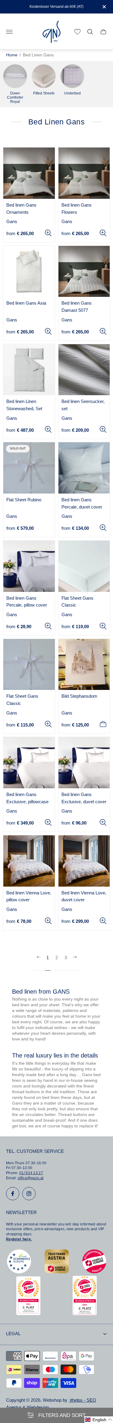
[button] (98, 1419)
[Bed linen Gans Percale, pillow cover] (29, 566)
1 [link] (47, 957)
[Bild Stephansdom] (84, 664)
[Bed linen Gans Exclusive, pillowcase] (29, 762)
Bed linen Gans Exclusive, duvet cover (83, 798)
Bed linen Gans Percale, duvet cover (81, 503)
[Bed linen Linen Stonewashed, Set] (29, 369)
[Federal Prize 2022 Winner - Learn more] (28, 1313)
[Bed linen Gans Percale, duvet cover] (84, 468)
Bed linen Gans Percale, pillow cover (26, 602)
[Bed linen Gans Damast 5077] (84, 271)
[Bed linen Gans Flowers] (84, 173)
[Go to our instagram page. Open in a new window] (29, 1193)
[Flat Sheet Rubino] (29, 468)
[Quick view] (48, 233)
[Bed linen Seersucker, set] (84, 369)
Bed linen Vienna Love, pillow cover (28, 896)
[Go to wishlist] (77, 31)
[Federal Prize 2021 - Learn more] (85, 1314)
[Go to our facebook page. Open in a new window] (12, 1193)
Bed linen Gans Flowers (76, 209)
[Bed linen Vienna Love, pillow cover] (29, 861)
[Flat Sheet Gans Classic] (84, 566)
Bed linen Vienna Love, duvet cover (83, 896)
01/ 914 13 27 (31, 1173)
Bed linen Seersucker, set (83, 405)
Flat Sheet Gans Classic (77, 602)
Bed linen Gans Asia (26, 303)
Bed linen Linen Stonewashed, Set (24, 405)
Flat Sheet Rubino (23, 499)
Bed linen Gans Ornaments (21, 209)
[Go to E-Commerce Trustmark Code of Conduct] (19, 1272)
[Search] (90, 31)
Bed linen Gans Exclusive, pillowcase (27, 798)
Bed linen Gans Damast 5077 (76, 307)
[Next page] (74, 962)
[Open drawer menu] (9, 31)
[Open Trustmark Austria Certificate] (57, 1272)
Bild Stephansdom (79, 696)
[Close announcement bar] (104, 6)
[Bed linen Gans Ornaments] (29, 173)
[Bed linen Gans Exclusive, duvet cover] (84, 762)
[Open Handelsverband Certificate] (94, 1272)
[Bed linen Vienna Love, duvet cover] (84, 861)
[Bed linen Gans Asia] (29, 271)
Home (11, 55)
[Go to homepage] (51, 32)
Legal (13, 1333)
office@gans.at (30, 1178)
